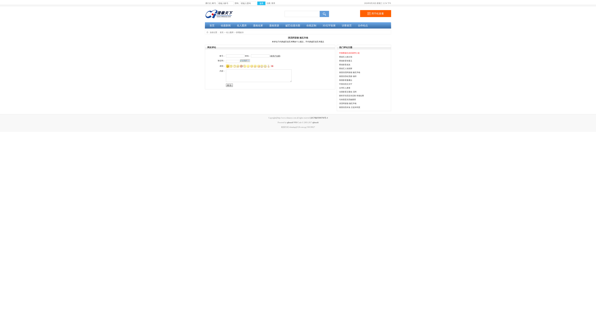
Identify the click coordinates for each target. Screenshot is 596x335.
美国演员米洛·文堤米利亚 (349, 107)
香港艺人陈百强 (345, 57)
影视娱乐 (240, 32)
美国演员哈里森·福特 (348, 76)
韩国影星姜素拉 (345, 80)
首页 (212, 25)
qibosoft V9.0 (292, 122)
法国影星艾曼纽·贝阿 (348, 92)
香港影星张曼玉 (345, 61)
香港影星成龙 (344, 65)
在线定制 (311, 25)
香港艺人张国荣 (345, 68)
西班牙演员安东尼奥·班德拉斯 (351, 96)
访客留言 (347, 25)
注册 (268, 3)
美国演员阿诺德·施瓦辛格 (349, 72)
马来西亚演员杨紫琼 (347, 99)
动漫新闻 (226, 25)
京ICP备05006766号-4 (319, 118)
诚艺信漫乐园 (292, 25)
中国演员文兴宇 (345, 84)
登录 (273, 3)
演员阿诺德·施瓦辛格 (298, 38)
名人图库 (242, 25)
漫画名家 (258, 25)
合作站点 (363, 25)
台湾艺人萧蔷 (344, 88)
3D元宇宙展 (329, 25)
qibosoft (315, 122)
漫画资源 (274, 25)
